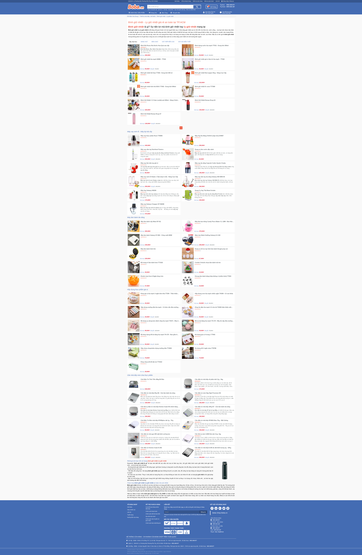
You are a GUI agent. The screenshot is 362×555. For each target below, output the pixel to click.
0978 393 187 (230, 6)
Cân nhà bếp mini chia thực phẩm (140, 375)
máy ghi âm (170, 9)
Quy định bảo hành (150, 516)
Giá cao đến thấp (184, 41)
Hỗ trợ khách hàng (186, 1)
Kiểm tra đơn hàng (197, 1)
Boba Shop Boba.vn (219, 513)
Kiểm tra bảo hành (209, 1)
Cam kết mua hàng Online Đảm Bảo (227, 12)
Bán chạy (155, 41)
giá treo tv (160, 9)
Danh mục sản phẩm (137, 12)
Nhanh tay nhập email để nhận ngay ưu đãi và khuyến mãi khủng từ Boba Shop (184, 508)
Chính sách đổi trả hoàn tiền (153, 514)
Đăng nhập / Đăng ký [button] (228, 1)
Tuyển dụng (130, 514)
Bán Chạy (165, 12)
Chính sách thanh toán (151, 511)
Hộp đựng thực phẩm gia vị (137, 289)
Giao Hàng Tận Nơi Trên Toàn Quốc (210, 12)
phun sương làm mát (152, 9)
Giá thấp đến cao (168, 41)
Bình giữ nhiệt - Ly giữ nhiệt (165, 16)
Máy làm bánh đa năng (136, 217)
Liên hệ (217, 1)
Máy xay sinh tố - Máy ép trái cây (139, 132)
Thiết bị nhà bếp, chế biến (147, 16)
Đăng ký (203, 512)
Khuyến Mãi (176, 12)
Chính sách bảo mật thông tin (153, 523)
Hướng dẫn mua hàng (133, 517)
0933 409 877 (230, 5)
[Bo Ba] (135, 7)
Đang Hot (154, 12)
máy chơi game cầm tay (179, 9)
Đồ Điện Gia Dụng (132, 16)
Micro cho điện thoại (190, 9)
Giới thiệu (177, 1)
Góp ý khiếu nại (131, 509)
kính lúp (165, 9)
